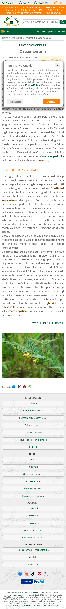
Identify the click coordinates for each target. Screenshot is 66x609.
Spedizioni (33, 459)
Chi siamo (33, 403)
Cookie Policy (32, 85)
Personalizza (15, 102)
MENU (7, 31)
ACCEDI (26, 3)
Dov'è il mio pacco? (33, 489)
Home (5, 38)
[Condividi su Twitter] (19, 386)
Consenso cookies (33, 432)
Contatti (33, 557)
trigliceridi (50, 303)
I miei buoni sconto (33, 530)
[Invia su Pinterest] (24, 386)
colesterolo (8, 307)
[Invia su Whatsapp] (29, 386)
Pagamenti (33, 467)
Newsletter (33, 564)
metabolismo (9, 200)
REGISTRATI (43, 3)
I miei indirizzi (33, 515)
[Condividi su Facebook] (13, 386)
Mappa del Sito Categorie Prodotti (22, 606)
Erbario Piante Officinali (22, 38)
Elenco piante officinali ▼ (33, 45)
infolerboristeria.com (13, 595)
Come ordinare (33, 481)
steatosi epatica (16, 311)
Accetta (51, 102)
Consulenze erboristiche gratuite (33, 550)
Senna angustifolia (52, 156)
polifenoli (58, 188)
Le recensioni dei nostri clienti (33, 418)
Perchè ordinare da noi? (33, 410)
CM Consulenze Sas (32, 593)
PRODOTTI (41, 31)
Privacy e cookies (33, 425)
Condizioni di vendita (33, 474)
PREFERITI (10, 3)
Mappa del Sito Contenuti (47, 606)
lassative (43, 160)
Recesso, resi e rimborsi (33, 496)
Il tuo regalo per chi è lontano (33, 440)
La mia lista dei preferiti (33, 537)
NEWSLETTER (57, 31)
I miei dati (33, 508)
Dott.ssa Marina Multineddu (47, 322)
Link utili (33, 447)
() (60, 3)
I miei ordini (33, 523)
